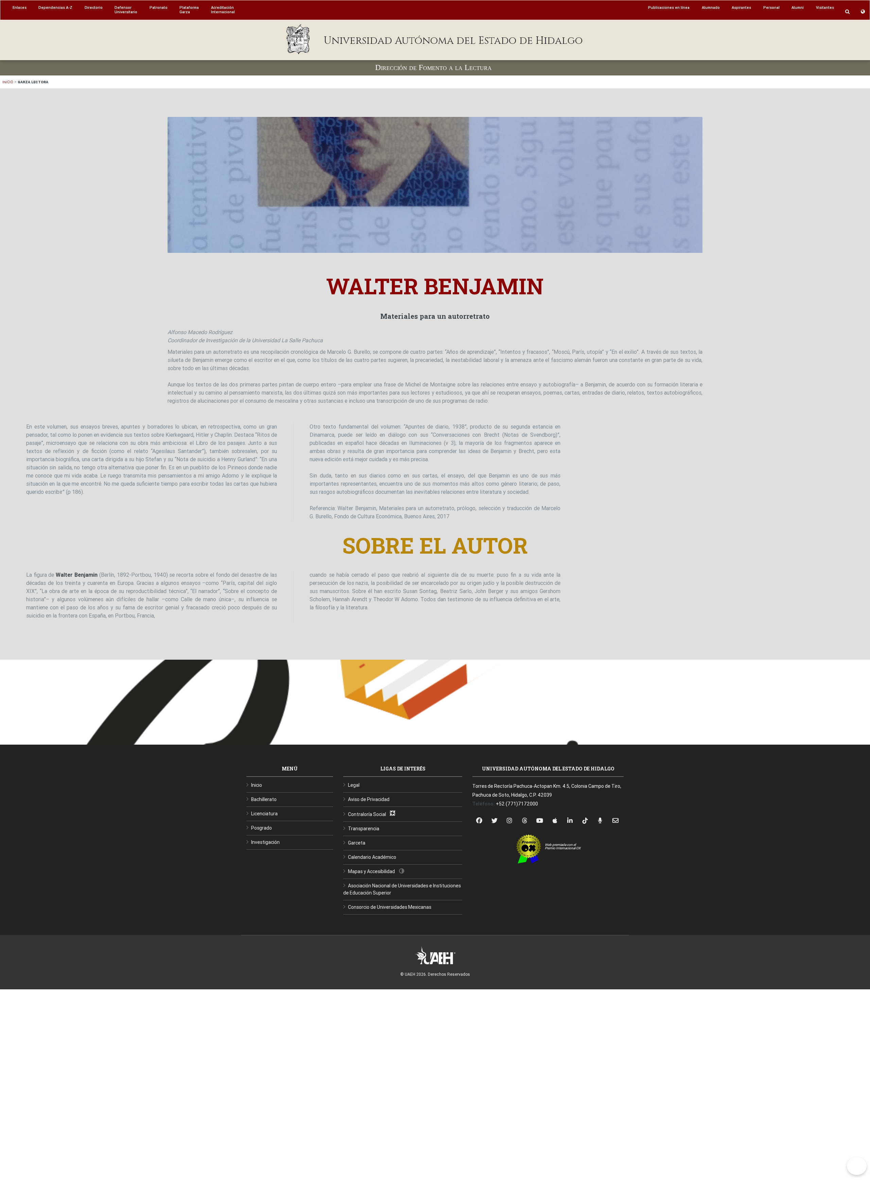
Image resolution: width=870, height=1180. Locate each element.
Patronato (159, 7)
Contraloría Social (368, 814)
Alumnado (711, 7)
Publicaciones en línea (669, 7)
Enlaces (20, 7)
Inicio (7, 81)
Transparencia (363, 829)
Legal (354, 785)
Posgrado (261, 828)
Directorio (94, 7)
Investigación (265, 842)
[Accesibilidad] (857, 1166)
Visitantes (825, 7)
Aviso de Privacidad (368, 799)
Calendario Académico (372, 857)
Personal (771, 7)
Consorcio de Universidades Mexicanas (389, 907)
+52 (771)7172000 (517, 804)
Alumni (797, 7)
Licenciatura (264, 814)
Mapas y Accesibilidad (371, 871)
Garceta (356, 843)
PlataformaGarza (189, 9)
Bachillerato (264, 799)
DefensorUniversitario (126, 9)
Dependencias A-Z (55, 7)
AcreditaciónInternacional (223, 9)
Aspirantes (741, 7)
